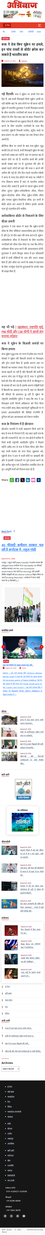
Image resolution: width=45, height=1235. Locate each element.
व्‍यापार (13, 31)
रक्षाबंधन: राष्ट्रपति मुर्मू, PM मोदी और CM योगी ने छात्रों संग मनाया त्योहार (23, 332)
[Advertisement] (22, 298)
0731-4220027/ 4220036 (16, 1191)
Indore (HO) (16, 1189)
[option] (6, 32)
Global (30, 31)
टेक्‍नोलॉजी (22, 31)
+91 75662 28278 (13, 1210)
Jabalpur (13, 1208)
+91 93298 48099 (13, 1201)
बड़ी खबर (5, 38)
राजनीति (5, 31)
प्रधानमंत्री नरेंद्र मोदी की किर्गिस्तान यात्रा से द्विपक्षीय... (22, 665)
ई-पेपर (38, 31)
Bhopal (13, 1199)
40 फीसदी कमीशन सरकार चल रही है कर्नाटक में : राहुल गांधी (23, 547)
